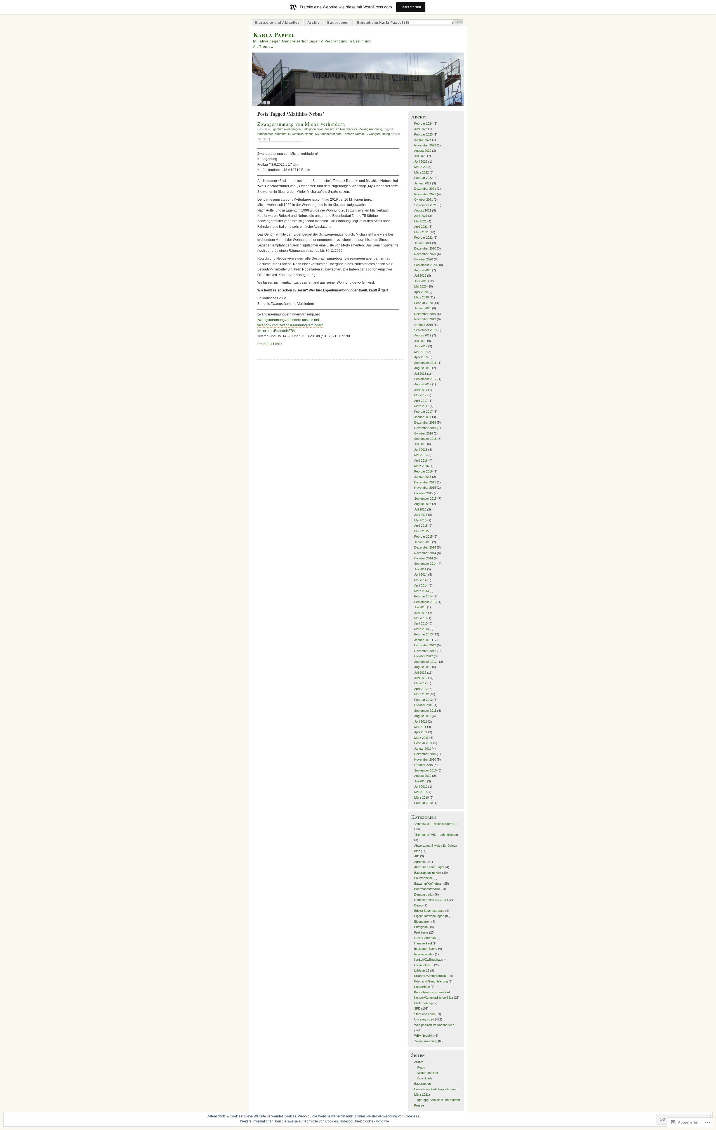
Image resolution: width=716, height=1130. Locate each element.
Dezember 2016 (425, 422)
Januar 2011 (422, 748)
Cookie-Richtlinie (376, 1121)
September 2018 (425, 362)
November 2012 (425, 650)
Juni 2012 (420, 678)
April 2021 (421, 226)
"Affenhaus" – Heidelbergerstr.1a (436, 823)
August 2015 (422, 503)
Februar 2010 (423, 802)
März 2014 (421, 591)
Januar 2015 (422, 542)
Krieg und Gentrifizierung (431, 981)
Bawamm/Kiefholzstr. (428, 883)
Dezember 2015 (425, 482)
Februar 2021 (423, 237)
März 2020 (421, 297)
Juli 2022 (420, 156)
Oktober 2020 (423, 259)
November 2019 (425, 319)
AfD (416, 856)
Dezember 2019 (425, 313)
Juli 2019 (420, 341)
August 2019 (422, 335)
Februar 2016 (423, 471)
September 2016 (425, 438)
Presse (419, 1105)
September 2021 (425, 205)
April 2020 (421, 292)
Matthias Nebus (303, 134)
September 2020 (425, 265)
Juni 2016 (420, 449)
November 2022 (425, 145)
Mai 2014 (420, 580)
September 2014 (425, 563)
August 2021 (422, 210)
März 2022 (421, 172)
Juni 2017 (420, 389)
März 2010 (421, 797)
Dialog (418, 905)
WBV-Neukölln (424, 1035)
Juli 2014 (420, 569)
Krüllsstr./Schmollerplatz (430, 975)
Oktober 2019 (423, 324)
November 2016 (425, 427)
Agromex (420, 861)
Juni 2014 (420, 574)
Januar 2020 (422, 308)
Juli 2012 (420, 672)
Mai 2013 (420, 618)
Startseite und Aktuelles (277, 23)
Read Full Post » (269, 344)
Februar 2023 (423, 134)
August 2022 (422, 150)
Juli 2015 (420, 509)
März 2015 (421, 531)
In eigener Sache (425, 948)
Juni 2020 (420, 281)
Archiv (313, 23)
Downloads (424, 1078)
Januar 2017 (422, 417)
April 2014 (421, 585)
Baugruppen (338, 23)
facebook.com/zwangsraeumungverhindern (290, 325)
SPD (417, 1008)
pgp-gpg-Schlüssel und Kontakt (438, 1099)
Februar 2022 (423, 177)
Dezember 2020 (425, 248)
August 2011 (422, 716)
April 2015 (421, 525)
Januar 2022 (422, 183)
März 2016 (421, 465)
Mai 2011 (420, 726)
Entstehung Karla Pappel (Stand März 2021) (397, 23)
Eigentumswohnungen (286, 129)
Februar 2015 (423, 536)
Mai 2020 (420, 286)
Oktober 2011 (423, 705)
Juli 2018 (420, 373)
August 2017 (422, 384)
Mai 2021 (420, 221)
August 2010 (422, 775)
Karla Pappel (274, 34)
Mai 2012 (420, 683)
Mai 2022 (420, 166)
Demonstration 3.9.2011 (430, 899)
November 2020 (425, 254)
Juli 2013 (420, 607)
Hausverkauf (423, 943)
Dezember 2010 (425, 754)
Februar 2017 (423, 411)
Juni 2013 (420, 612)
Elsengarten (422, 921)
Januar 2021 (422, 243)
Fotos (421, 1067)
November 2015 (425, 487)
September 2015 (425, 498)
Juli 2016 (420, 444)
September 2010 (425, 770)
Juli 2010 (420, 781)
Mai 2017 (420, 395)
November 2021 (425, 194)
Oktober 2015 (423, 493)
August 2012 (422, 667)
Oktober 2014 (423, 558)
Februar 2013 (423, 634)
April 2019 (421, 357)
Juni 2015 (420, 514)
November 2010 (425, 759)
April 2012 (421, 688)
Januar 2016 (422, 476)
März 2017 (421, 406)
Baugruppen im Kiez (427, 872)
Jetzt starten (411, 7)
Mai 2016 (420, 455)
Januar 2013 (422, 640)
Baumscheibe (423, 878)
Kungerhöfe (422, 986)
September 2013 (425, 602)
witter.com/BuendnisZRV (276, 331)
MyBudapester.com (328, 134)
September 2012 (425, 661)
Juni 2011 (420, 721)
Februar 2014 (423, 596)
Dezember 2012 (425, 645)
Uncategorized (424, 1019)
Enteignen (309, 129)
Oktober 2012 (423, 656)
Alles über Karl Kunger (429, 867)
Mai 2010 (420, 792)
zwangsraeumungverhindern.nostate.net (288, 320)
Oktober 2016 (423, 433)
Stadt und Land (424, 1014)
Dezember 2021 (425, 188)
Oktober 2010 (423, 764)
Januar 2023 (422, 139)
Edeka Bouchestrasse (429, 910)
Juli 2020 (420, 275)
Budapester (265, 134)
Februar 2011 (423, 743)
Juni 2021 (420, 215)
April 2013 (421, 623)
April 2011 (420, 732)
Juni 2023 (420, 128)
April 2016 (421, 460)
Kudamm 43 (282, 134)
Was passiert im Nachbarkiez (337, 129)
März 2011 (421, 737)
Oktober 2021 (423, 199)
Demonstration (424, 894)
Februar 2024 (423, 123)
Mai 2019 (420, 351)
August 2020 (422, 270)
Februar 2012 (423, 699)
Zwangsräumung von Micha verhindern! (302, 124)
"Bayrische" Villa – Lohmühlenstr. (436, 834)
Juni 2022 (420, 161)
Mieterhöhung (423, 1003)
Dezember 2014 (425, 547)
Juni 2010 (420, 786)
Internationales (424, 954)
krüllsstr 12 (421, 970)
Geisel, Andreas (425, 937)
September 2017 (425, 379)
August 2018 (422, 368)
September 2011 (425, 710)
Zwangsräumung (370, 129)
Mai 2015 (420, 520)
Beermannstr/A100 (427, 889)
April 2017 (421, 400)
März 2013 (421, 629)
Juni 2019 (420, 346)
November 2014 (425, 553)
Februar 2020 (423, 303)
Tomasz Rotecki (354, 134)
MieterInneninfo (427, 1072)
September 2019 (425, 330)
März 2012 (421, 694)
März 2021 (421, 232)
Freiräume (421, 932)
